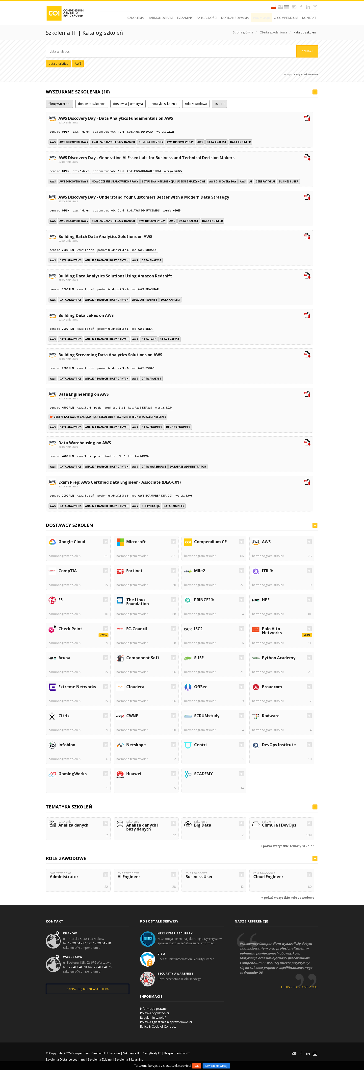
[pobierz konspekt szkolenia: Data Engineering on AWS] (307, 394)
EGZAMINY (185, 17)
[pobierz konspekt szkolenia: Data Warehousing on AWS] (307, 443)
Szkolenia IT (131, 1053)
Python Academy (278, 657)
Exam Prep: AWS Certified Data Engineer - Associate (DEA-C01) (119, 483)
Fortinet (134, 570)
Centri (200, 744)
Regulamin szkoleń (153, 1017)
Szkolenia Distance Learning (65, 1059)
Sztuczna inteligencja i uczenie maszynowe (174, 181)
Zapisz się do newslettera (88, 989)
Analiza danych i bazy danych (113, 142)
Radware (271, 715)
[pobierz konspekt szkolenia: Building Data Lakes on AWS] (307, 315)
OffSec (200, 686)
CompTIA (67, 570)
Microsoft (136, 541)
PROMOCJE (261, 17)
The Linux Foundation (137, 601)
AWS (53, 142)
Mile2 (199, 570)
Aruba (64, 657)
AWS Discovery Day (180, 142)
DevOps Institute (279, 744)
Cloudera (135, 686)
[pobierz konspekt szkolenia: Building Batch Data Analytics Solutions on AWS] (307, 236)
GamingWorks (72, 773)
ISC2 (198, 628)
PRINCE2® (204, 599)
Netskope (136, 744)
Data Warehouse (154, 466)
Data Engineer (240, 142)
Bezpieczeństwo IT (177, 1053)
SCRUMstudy (206, 715)
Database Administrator (188, 466)
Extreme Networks (77, 686)
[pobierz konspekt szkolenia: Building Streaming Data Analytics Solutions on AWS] (307, 355)
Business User (288, 181)
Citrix (64, 715)
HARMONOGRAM (160, 17)
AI (250, 181)
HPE (265, 599)
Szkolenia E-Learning (129, 1059)
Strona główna (243, 32)
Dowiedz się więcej (216, 1066)
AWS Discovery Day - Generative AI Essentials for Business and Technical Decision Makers (146, 159)
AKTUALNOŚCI (207, 17)
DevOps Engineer (178, 427)
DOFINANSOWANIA (235, 17)
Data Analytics (70, 260)
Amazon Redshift (144, 299)
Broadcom (272, 686)
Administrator (64, 875)
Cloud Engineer (268, 875)
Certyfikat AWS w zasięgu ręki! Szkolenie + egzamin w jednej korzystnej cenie (110, 416)
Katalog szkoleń (305, 32)
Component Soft (142, 657)
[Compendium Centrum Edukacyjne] (65, 13)
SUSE (199, 657)
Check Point (70, 628)
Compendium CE (210, 541)
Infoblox (66, 744)
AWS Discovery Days (73, 142)
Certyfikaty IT (152, 1053)
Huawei (133, 773)
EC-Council (136, 628)
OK (197, 1066)
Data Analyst (216, 142)
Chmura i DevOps (151, 142)
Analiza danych (73, 824)
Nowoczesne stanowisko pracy (115, 181)
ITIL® (267, 570)
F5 (60, 599)
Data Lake (149, 339)
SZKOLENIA (135, 17)
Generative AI (265, 181)
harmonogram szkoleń (64, 556)
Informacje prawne (153, 1009)
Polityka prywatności (154, 1013)
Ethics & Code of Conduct (158, 1026)
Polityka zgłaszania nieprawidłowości (166, 1022)
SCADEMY (203, 773)
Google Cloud (71, 541)
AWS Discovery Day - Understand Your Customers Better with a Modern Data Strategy (143, 198)
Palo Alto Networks (272, 630)
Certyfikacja (151, 506)
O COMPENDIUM (286, 17)
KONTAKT (309, 17)
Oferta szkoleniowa (273, 32)
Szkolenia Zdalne (100, 1059)
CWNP (132, 715)
